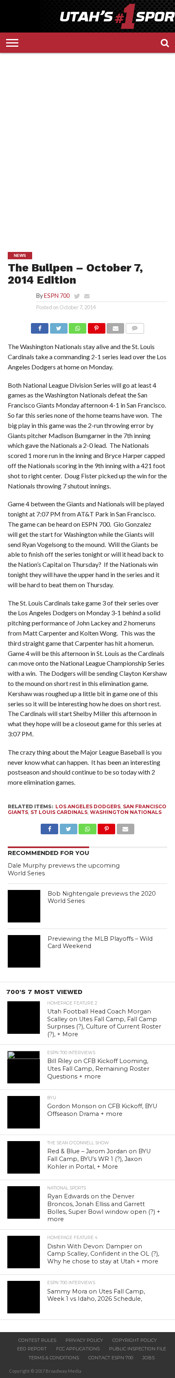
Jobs (148, 1358)
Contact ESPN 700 (110, 1358)
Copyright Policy (134, 1340)
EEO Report (32, 1349)
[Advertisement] (87, 146)
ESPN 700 (57, 295)
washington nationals (126, 812)
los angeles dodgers (87, 806)
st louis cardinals (59, 812)
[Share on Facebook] (39, 326)
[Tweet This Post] (59, 326)
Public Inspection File (137, 1349)
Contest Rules (37, 1340)
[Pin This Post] (96, 326)
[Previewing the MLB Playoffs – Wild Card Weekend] (24, 951)
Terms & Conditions (53, 1358)
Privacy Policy (84, 1340)
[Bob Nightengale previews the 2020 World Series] (24, 906)
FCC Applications (78, 1349)
